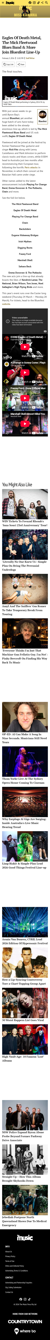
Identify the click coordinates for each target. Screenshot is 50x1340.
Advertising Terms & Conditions (16, 1271)
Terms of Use (9, 1261)
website (6, 304)
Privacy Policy (10, 1256)
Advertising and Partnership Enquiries (18, 1282)
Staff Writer (30, 58)
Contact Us (9, 1292)
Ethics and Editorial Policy (14, 1266)
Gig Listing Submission (13, 1287)
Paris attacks (31, 167)
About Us (8, 1251)
